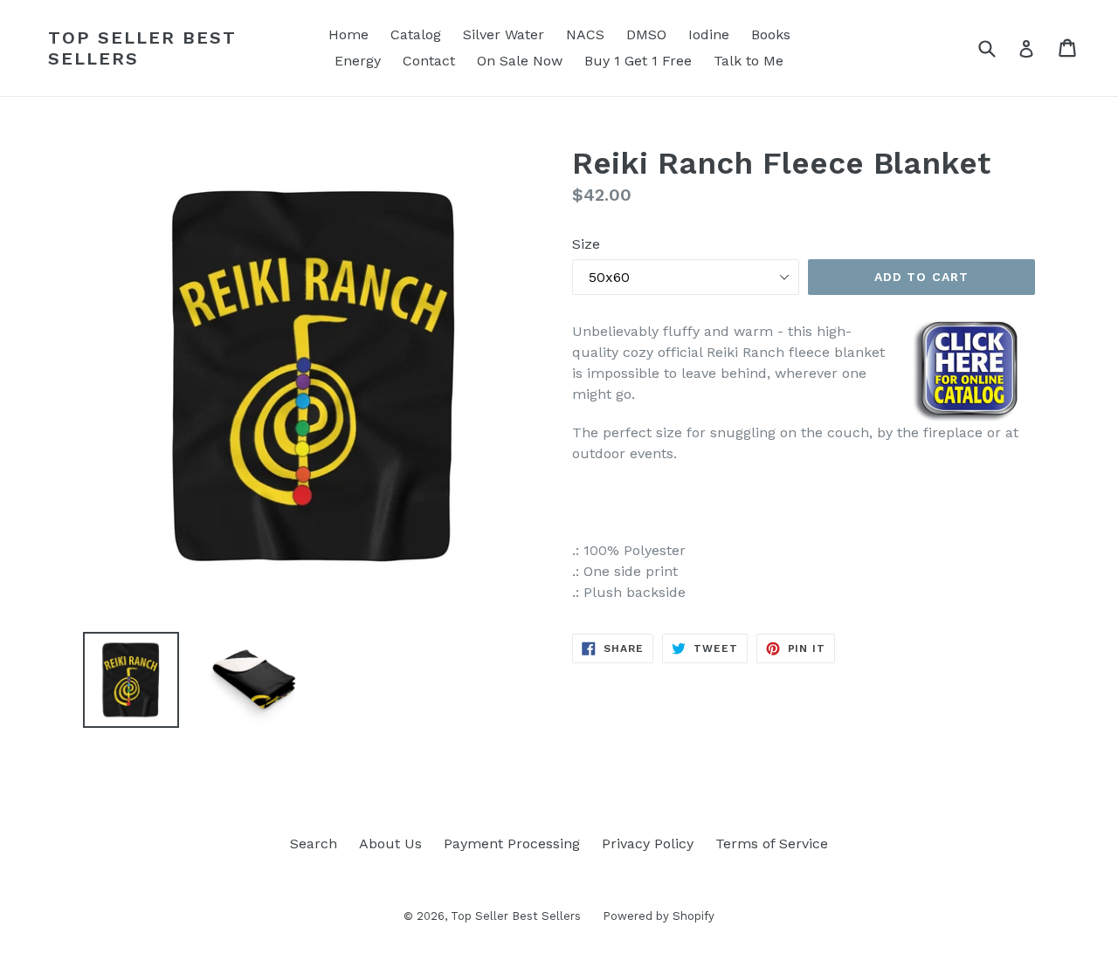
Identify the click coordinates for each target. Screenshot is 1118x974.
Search (313, 843)
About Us (390, 843)
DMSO (646, 34)
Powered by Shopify (658, 916)
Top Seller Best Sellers (142, 48)
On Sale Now (519, 60)
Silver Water (503, 34)
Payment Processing (512, 843)
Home (348, 34)
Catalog (415, 34)
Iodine (708, 34)
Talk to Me (748, 60)
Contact (429, 60)
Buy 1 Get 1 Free (638, 60)
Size (586, 244)
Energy (358, 60)
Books (770, 34)
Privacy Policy (648, 843)
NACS (585, 34)
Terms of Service (771, 843)
